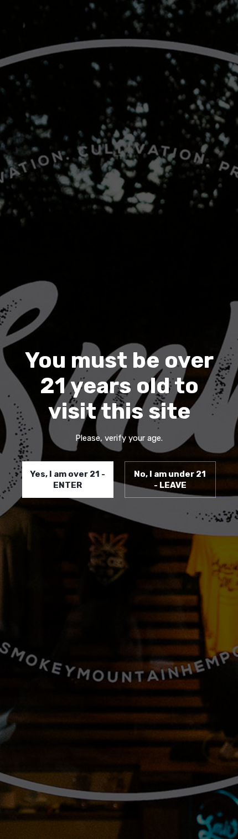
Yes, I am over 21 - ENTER (67, 479)
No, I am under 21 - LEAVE (170, 479)
